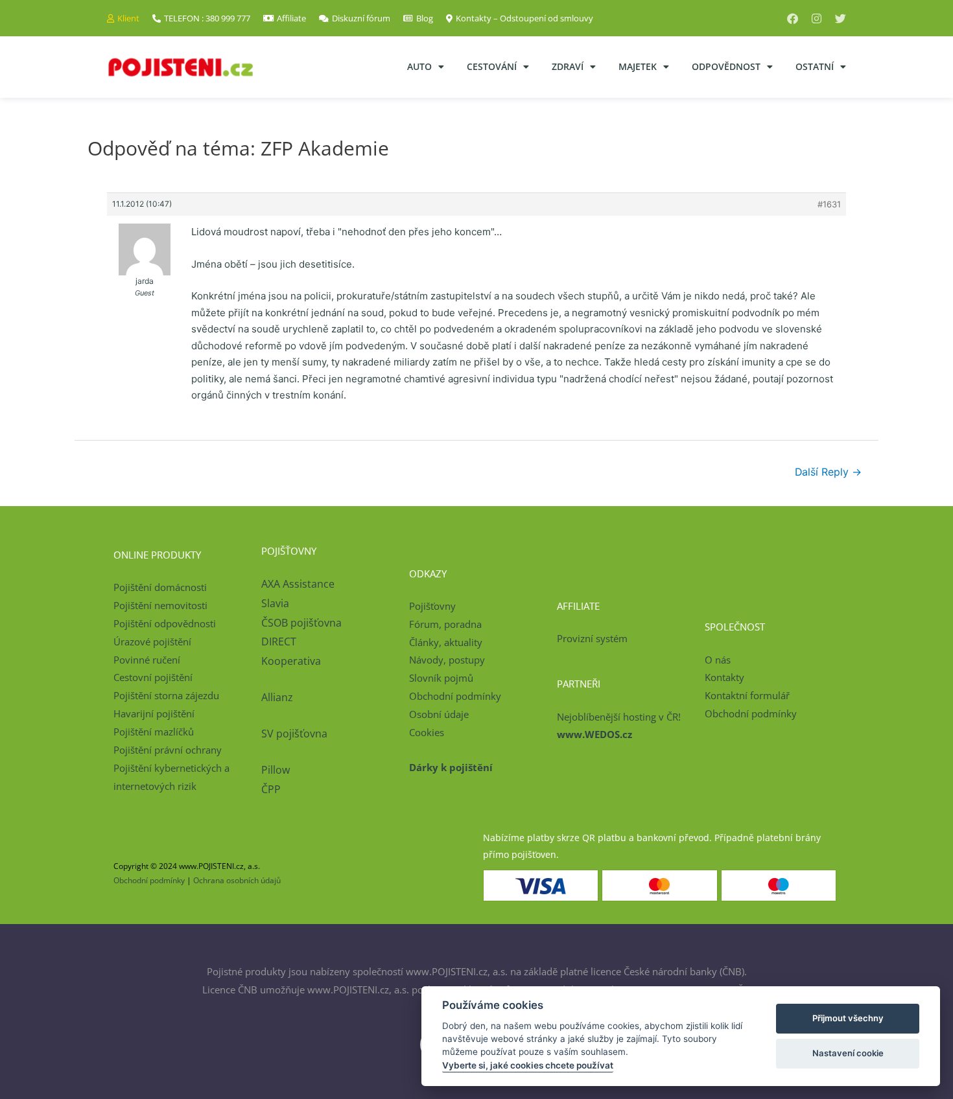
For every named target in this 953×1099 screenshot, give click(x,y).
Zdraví (567, 66)
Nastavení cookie (848, 1053)
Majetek (637, 66)
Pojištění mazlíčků (153, 731)
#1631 (829, 204)
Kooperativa (291, 661)
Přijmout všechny (848, 1018)
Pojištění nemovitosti (160, 605)
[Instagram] (816, 18)
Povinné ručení (146, 659)
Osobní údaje (439, 714)
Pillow (275, 770)
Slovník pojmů (441, 677)
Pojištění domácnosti (160, 587)
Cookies (426, 732)
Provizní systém (592, 638)
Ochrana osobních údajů (237, 880)
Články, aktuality (445, 642)
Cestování (492, 66)
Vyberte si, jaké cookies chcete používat (527, 1065)
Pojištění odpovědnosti (164, 623)
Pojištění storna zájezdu (166, 695)
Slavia (275, 603)
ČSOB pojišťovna (301, 623)
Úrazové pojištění (152, 641)
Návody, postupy (447, 659)
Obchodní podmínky (455, 695)
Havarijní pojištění (153, 713)
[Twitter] (840, 18)
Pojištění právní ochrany (167, 749)
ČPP (271, 789)
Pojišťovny (432, 605)
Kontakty (724, 677)
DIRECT (278, 641)
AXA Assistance (299, 584)
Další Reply (828, 472)
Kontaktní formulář (747, 695)
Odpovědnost (726, 66)
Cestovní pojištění (153, 677)
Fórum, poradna (445, 624)
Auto (419, 66)
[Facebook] (792, 18)
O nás (718, 659)
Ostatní (814, 66)
